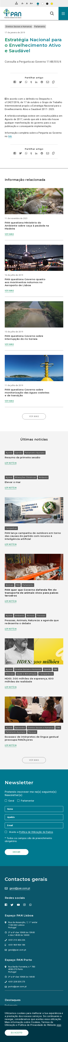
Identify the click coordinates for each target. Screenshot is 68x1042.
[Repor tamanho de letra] (27, 3)
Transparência (46, 674)
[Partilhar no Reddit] (42, 82)
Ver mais (9, 234)
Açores (9, 453)
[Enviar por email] (48, 82)
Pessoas (41, 616)
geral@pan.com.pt (19, 888)
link (10, 136)
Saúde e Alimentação (27, 674)
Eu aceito (16, 1033)
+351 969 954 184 (16, 945)
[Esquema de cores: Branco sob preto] (47, 4)
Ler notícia (10, 463)
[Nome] (34, 809)
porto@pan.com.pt (17, 986)
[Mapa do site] (16, 3)
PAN (18, 585)
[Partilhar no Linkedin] (36, 82)
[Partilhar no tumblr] (31, 82)
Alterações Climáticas (25, 477)
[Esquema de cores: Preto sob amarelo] (52, 4)
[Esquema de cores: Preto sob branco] (42, 4)
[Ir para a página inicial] (12, 13)
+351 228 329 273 (16, 981)
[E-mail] (34, 825)
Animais (9, 585)
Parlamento (39, 26)
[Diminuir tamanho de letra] (23, 3)
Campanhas (11, 528)
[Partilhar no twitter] (20, 82)
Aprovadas (20, 728)
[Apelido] (34, 817)
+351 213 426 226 (16, 940)
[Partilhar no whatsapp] (26, 82)
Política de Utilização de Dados (36, 832)
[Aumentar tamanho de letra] (31, 3)
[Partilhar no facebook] (16, 82)
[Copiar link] (53, 82)
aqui (59, 1025)
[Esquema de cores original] (38, 4)
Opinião (18, 453)
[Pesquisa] (52, 13)
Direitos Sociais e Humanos (19, 26)
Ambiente (43, 477)
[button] (63, 13)
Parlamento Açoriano (35, 453)
